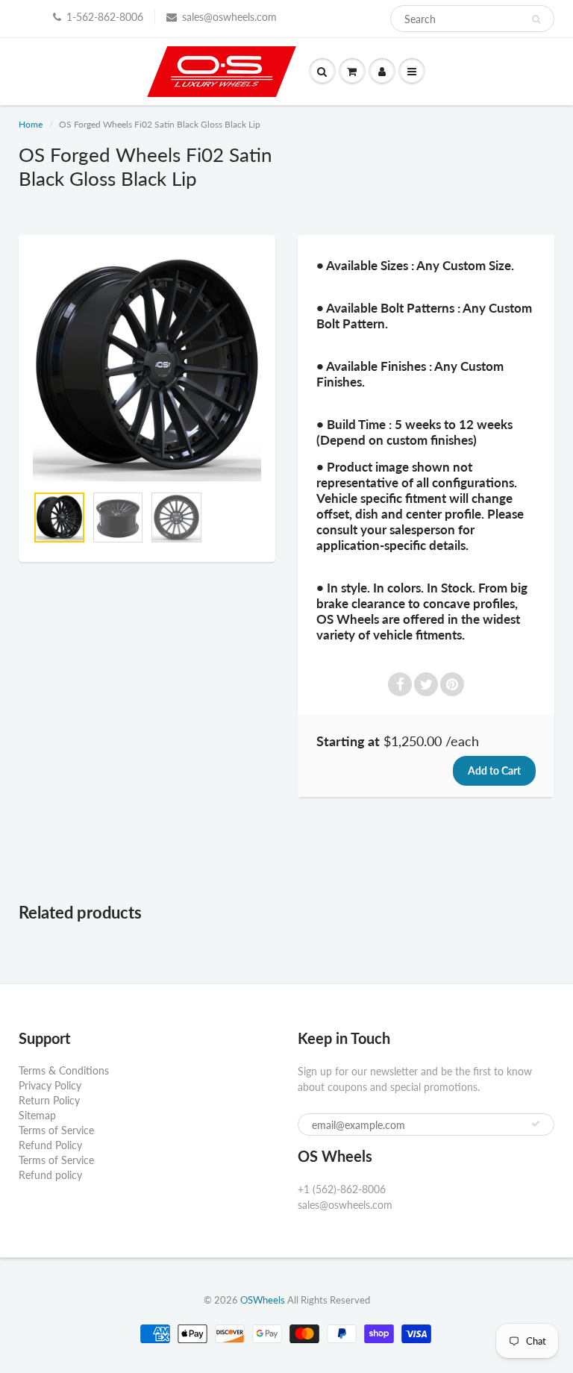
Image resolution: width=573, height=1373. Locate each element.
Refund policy (50, 1175)
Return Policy (49, 1100)
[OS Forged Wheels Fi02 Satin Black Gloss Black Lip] (147, 367)
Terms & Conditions (64, 1070)
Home (31, 124)
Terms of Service (56, 1130)
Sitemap (37, 1115)
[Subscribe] (535, 1124)
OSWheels (262, 1300)
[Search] (536, 19)
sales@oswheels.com (229, 16)
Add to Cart (494, 770)
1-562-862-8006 (104, 16)
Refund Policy (50, 1145)
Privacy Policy (50, 1085)
